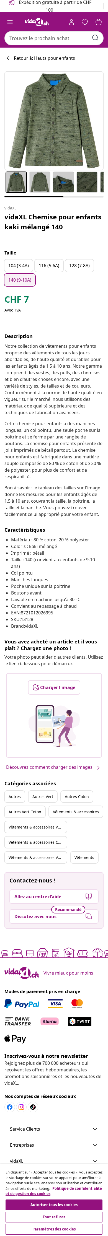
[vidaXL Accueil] (37, 22)
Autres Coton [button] (77, 796)
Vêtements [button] (84, 857)
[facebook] (9, 1107)
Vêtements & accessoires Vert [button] (36, 827)
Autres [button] (15, 796)
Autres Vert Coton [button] (25, 811)
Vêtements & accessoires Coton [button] (37, 842)
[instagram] (21, 1107)
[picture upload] (54, 726)
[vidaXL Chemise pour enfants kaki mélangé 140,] (54, 121)
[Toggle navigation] (10, 22)
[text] (16, 300)
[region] (54, 1200)
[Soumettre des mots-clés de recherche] (95, 37)
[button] (54, 1129)
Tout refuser (54, 1216)
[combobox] (54, 38)
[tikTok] (33, 1107)
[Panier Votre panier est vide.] (98, 22)
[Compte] (71, 22)
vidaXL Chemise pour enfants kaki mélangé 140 (52, 221)
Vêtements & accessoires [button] (76, 811)
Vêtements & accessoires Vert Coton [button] (38, 857)
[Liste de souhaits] (85, 22)
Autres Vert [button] (42, 796)
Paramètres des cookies (54, 1229)
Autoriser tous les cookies (54, 1204)
